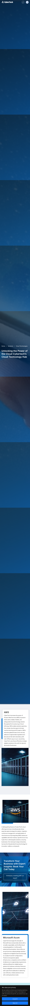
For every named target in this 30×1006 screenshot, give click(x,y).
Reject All (15, 1003)
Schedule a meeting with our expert (15, 877)
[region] (15, 995)
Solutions (10, 346)
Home (3, 346)
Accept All (15, 999)
